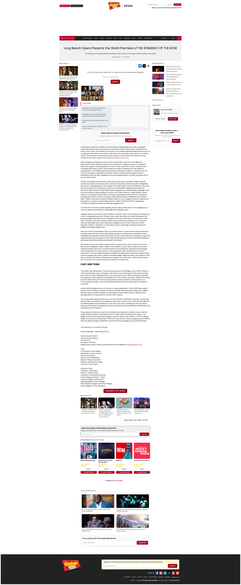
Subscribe (142, 543)
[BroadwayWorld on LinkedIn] (165, 573)
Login (173, 38)
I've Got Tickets (89, 472)
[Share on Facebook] (140, 66)
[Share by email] (148, 66)
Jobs (120, 38)
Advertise (127, 577)
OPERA (128, 6)
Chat (115, 38)
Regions (161, 577)
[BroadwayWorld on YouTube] (177, 573)
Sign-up (169, 4)
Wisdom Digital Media (150, 580)
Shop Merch (65, 5)
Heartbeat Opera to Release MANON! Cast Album (95, 121)
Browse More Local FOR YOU (136, 420)
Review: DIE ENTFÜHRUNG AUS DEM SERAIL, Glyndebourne (68, 73)
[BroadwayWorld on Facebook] (157, 573)
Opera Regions (87, 38)
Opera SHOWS (156, 105)
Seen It (89, 469)
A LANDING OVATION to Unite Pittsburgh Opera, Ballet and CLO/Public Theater (94, 115)
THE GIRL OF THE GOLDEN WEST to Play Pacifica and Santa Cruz (68, 105)
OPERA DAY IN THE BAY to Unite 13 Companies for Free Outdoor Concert (68, 89)
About (133, 577)
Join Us (145, 577)
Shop (133, 38)
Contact (139, 577)
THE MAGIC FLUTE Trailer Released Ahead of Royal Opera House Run (174, 69)
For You (88, 395)
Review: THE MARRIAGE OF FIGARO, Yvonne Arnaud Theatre (95, 127)
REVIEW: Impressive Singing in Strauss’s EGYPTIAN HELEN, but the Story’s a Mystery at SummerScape (68, 123)
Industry (109, 38)
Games (140, 38)
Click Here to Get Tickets (115, 391)
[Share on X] (144, 66)
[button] (179, 38)
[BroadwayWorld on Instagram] (161, 573)
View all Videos (157, 100)
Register (163, 38)
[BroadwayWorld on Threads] (173, 573)
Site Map (167, 577)
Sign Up (115, 82)
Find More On (114, 481)
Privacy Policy (174, 580)
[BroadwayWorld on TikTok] (169, 573)
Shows (102, 38)
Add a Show (173, 119)
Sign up (176, 141)
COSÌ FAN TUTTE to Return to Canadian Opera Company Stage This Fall (94, 109)
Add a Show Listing (76, 5)
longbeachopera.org (121, 158)
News (96, 38)
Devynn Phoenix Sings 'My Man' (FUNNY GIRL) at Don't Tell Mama (174, 77)
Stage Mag (147, 38)
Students (127, 38)
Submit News (153, 577)
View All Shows (160, 119)
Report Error (175, 577)
